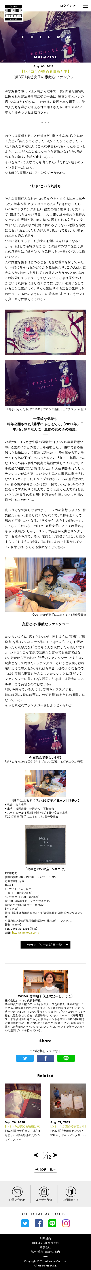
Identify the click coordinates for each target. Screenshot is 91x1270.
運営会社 (45, 1247)
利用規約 (45, 1238)
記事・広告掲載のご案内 (45, 1251)
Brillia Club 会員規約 (45, 1243)
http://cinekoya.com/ (25, 932)
